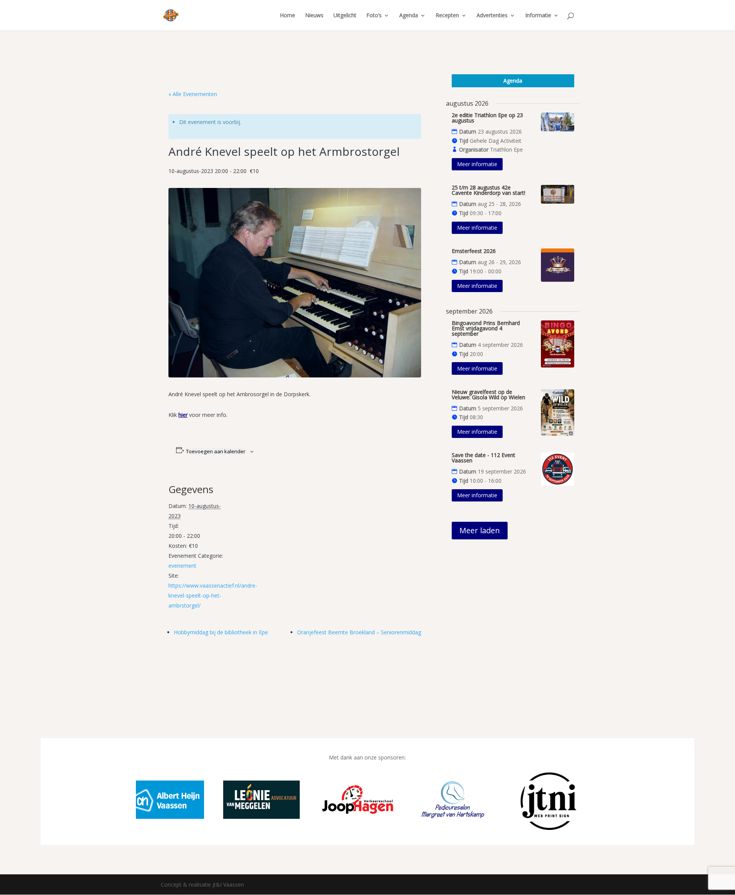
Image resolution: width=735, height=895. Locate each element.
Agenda (408, 16)
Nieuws (314, 16)
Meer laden (479, 530)
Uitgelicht (344, 16)
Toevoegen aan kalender (215, 451)
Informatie (538, 16)
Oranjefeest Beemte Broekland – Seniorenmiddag (359, 632)
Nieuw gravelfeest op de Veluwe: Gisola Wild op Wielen (488, 394)
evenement (182, 565)
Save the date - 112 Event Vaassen (483, 457)
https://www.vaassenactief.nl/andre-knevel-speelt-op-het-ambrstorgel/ (212, 595)
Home (287, 16)
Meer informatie (477, 164)
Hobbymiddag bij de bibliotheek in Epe (221, 632)
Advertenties (492, 16)
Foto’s (374, 16)
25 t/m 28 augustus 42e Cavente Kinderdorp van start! (488, 190)
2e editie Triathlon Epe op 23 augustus (487, 117)
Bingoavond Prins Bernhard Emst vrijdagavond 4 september (486, 328)
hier (183, 414)
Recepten (447, 16)
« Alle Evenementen (192, 94)
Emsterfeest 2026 (474, 251)
